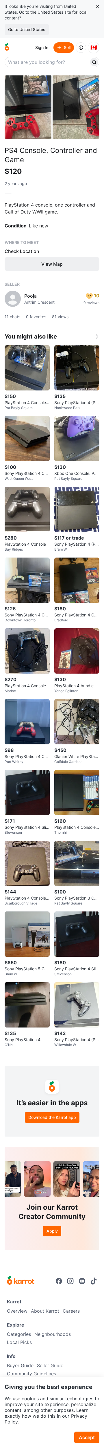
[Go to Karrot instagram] (70, 1281)
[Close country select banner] (98, 6)
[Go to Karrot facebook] (58, 1281)
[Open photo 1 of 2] (28, 107)
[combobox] (47, 62)
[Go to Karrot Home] (20, 1281)
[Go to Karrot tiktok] (93, 1281)
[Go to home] (7, 47)
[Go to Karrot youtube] (82, 1281)
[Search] (94, 62)
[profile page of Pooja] (13, 299)
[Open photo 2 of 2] (76, 107)
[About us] (81, 47)
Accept (87, 1437)
